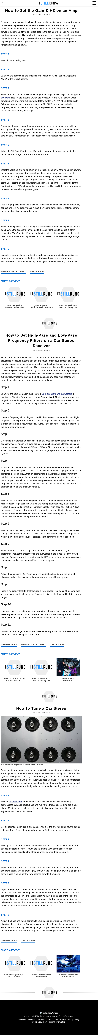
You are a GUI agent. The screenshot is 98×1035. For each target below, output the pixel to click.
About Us (22, 1020)
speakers (5, 98)
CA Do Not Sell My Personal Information (48, 1022)
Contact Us (41, 1020)
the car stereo (15, 802)
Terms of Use (60, 1020)
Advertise (31, 1020)
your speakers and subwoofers (57, 394)
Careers (50, 1020)
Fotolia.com (39, 765)
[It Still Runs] (48, 3)
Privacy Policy (73, 1020)
